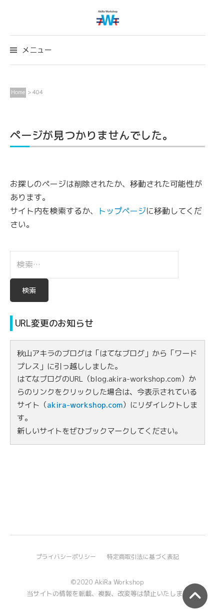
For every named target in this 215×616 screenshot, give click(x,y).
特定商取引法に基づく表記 (143, 556)
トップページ (122, 210)
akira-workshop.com (84, 405)
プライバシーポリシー (66, 556)
